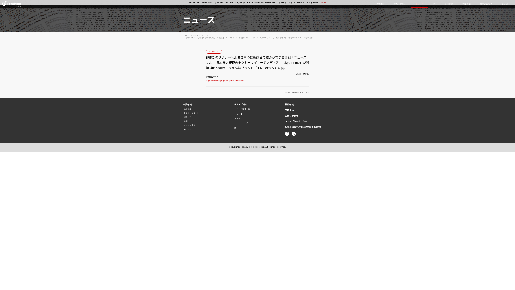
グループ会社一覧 (242, 109)
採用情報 (289, 104)
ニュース (238, 114)
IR (235, 128)
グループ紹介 (240, 104)
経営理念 (188, 109)
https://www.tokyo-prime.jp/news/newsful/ (225, 80)
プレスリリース (214, 52)
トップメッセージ (191, 113)
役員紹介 (188, 117)
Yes (322, 2)
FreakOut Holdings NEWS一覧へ (296, 92)
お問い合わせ (291, 116)
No (325, 2)
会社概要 (188, 129)
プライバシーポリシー (296, 121)
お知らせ (238, 118)
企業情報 (187, 104)
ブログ (288, 110)
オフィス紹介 (189, 125)
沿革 (186, 121)
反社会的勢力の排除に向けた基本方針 (304, 127)
